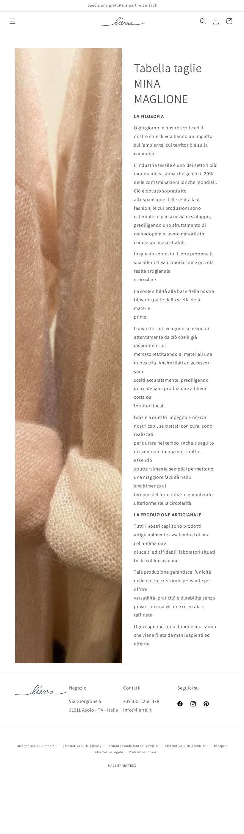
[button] (12, 21)
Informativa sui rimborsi (36, 746)
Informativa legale (108, 752)
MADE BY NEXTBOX (122, 765)
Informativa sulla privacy (81, 746)
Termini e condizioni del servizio (132, 746)
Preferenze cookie (142, 752)
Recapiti (220, 746)
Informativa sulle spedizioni (186, 746)
